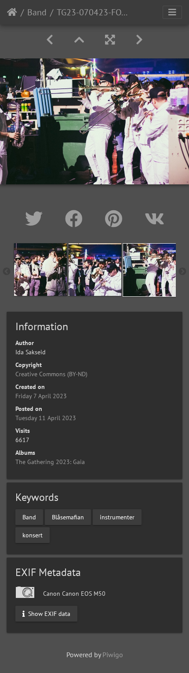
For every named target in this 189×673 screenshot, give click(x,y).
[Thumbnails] (79, 39)
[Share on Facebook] (76, 218)
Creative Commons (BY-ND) (51, 374)
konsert (32, 535)
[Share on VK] (154, 218)
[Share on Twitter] (36, 218)
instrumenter (117, 517)
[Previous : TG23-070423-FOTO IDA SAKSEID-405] (50, 39)
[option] (40, 269)
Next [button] (182, 271)
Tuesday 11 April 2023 (45, 418)
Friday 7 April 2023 (41, 396)
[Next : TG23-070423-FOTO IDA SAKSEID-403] (139, 39)
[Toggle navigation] (172, 12)
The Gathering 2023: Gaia (50, 462)
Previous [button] (6, 271)
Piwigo (112, 654)
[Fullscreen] (109, 39)
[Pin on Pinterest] (116, 218)
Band (37, 12)
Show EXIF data (48, 614)
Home (12, 12)
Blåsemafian (68, 517)
